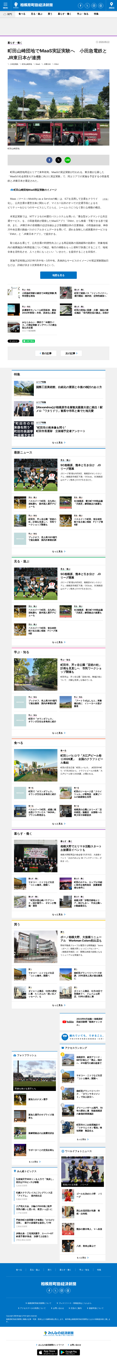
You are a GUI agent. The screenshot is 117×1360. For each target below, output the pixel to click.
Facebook (80, 5)
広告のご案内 (76, 1308)
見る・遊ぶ (36, 13)
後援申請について (96, 1308)
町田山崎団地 (27, 64)
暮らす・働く (65, 13)
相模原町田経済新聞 (33, 5)
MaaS (38, 64)
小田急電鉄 (14, 64)
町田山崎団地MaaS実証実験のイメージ (35, 189)
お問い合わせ (58, 1308)
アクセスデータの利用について (33, 1308)
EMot (56, 64)
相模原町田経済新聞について (39, 1303)
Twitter (87, 5)
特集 (96, 13)
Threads (100, 5)
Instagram (94, 5)
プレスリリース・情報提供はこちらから (75, 1303)
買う (50, 13)
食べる (22, 13)
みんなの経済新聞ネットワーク (58, 1333)
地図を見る (58, 275)
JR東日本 (47, 64)
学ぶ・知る (83, 13)
